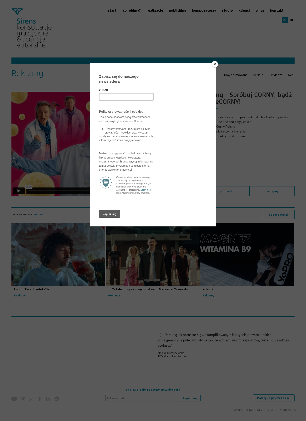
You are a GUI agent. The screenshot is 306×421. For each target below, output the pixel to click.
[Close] (215, 64)
